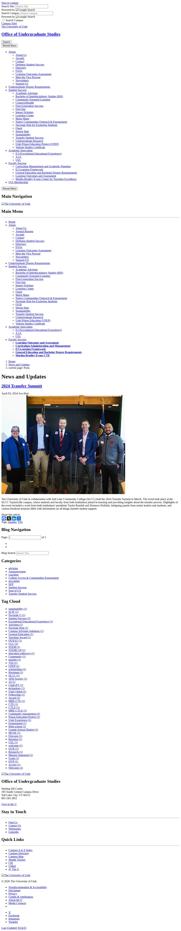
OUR (19, 304)
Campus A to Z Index (20, 850)
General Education (20, 634)
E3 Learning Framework (29, 169)
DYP (13, 761)
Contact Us (14, 825)
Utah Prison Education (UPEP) (33, 320)
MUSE (14, 732)
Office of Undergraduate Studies (30, 34)
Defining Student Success (30, 64)
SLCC (14, 675)
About (12, 51)
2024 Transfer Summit (21, 386)
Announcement (17, 571)
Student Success (17, 90)
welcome (15, 745)
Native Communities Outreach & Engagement (41, 121)
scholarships (17, 669)
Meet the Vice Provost (28, 77)
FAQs (19, 70)
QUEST (15, 640)
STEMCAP (16, 650)
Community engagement (24, 713)
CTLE (14, 707)
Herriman (15, 672)
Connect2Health (25, 102)
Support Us (22, 83)
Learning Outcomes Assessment (33, 74)
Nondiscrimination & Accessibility (27, 887)
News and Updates (19, 364)
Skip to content (9, 2)
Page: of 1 (23, 537)
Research (15, 751)
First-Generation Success (29, 105)
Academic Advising (27, 93)
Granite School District (23, 729)
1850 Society (17, 678)
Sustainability (23, 134)
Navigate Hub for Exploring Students (36, 125)
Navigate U (16, 615)
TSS (20, 522)
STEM (14, 646)
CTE (13, 704)
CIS (10, 862)
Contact (20, 61)
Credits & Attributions (20, 896)
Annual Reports (24, 231)
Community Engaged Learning (33, 99)
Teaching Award (19, 637)
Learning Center (25, 115)
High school (17, 726)
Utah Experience (19, 720)
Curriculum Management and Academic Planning (43, 166)
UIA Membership (18, 182)
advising (13, 568)
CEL (13, 742)
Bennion (15, 739)
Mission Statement (20, 755)
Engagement (17, 723)
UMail (12, 866)
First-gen (15, 736)
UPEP (13, 666)
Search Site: (8, 6)
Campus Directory (18, 853)
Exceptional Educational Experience (30, 621)
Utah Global (17, 691)
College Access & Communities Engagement (33, 577)
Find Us (12, 822)
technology (16, 688)
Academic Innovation (20, 150)
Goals (13, 758)
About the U (15, 899)
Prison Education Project (24, 716)
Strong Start (22, 131)
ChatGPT (15, 685)
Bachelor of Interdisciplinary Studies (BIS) (39, 272)
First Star (21, 109)
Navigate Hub (18, 627)
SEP (10, 584)
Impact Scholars (24, 112)
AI (11, 681)
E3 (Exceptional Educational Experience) (39, 153)
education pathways (21, 653)
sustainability (17, 608)
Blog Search (8, 552)
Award (14, 697)
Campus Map (16, 856)
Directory (21, 67)
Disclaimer (14, 890)
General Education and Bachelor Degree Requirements (46, 172)
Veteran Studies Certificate (30, 147)
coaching (13, 574)
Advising (15, 624)
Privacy (12, 893)
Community (17, 656)
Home (11, 221)
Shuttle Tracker (16, 859)
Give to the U (9, 804)
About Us (21, 55)
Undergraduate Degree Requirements (29, 86)
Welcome (15, 767)
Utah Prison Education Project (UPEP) (37, 144)
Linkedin (13, 831)
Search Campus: (10, 13)
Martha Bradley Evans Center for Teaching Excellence (46, 179)
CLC (13, 643)
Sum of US (14, 590)
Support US (22, 260)
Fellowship (16, 694)
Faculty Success (17, 163)
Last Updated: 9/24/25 (13, 927)
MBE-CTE (16, 701)
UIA (18, 159)
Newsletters (22, 80)
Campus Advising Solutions (25, 631)
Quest (19, 128)
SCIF (13, 611)
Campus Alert (9, 23)
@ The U (13, 869)
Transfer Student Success (29, 137)
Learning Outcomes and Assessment (36, 175)
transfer (12, 522)
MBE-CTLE (17, 710)
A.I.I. (19, 156)
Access (14, 764)
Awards (20, 58)
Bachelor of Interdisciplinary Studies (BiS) (39, 96)
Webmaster (14, 828)
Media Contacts (17, 903)
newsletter (14, 581)
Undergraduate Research (29, 140)
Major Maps (22, 118)
